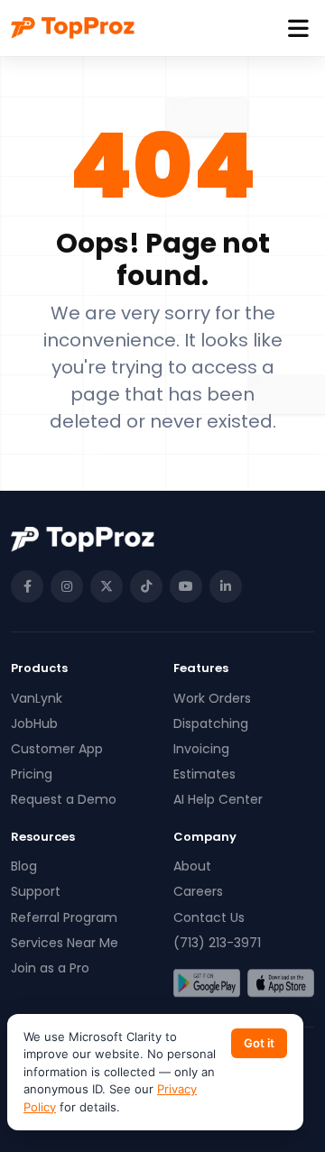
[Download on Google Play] (206, 983)
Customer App (57, 749)
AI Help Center (218, 799)
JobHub (34, 723)
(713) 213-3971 (217, 943)
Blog (24, 866)
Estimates (204, 774)
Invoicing (201, 749)
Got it (259, 1043)
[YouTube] (186, 586)
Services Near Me (64, 943)
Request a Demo (63, 799)
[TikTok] (146, 586)
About (192, 866)
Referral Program (64, 917)
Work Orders (212, 698)
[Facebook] (27, 586)
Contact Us (209, 917)
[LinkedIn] (225, 586)
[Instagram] (67, 586)
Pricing (31, 774)
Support (35, 891)
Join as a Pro (50, 968)
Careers (198, 891)
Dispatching (210, 723)
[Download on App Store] (280, 983)
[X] (106, 586)
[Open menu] (298, 28)
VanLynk (36, 698)
